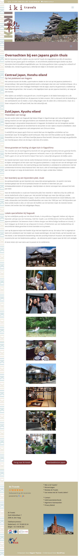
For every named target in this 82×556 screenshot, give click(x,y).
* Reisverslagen (49, 487)
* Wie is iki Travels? (50, 485)
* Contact (46, 498)
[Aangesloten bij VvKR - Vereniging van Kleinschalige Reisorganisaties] (13, 543)
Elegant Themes (35, 553)
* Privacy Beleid (49, 505)
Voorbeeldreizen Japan (56, 462)
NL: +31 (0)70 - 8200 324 (16, 2)
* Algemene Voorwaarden (52, 503)
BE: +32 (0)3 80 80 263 (33, 2)
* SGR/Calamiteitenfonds (52, 500)
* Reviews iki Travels (50, 490)
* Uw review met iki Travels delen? (55, 492)
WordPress (61, 553)
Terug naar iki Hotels (22, 462)
